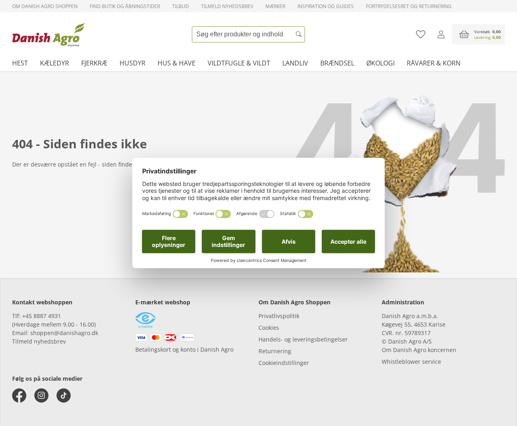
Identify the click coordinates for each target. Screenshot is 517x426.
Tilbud (180, 6)
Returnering (274, 351)
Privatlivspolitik (278, 316)
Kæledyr (54, 63)
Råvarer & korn (433, 63)
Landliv (295, 63)
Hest (20, 63)
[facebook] (19, 395)
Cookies (268, 327)
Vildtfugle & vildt (239, 63)
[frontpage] (48, 34)
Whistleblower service (411, 361)
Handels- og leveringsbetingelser (303, 339)
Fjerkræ (94, 63)
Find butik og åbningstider (125, 6)
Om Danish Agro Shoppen (45, 6)
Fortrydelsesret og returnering (409, 6)
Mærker (275, 6)
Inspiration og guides (325, 6)
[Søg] (299, 34)
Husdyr (132, 63)
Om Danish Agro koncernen (419, 350)
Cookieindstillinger (283, 363)
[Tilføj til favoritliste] (421, 34)
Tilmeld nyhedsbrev (227, 6)
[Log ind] (441, 34)
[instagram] (41, 395)
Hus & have (176, 63)
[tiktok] (64, 395)
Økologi (380, 63)
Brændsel (337, 63)
